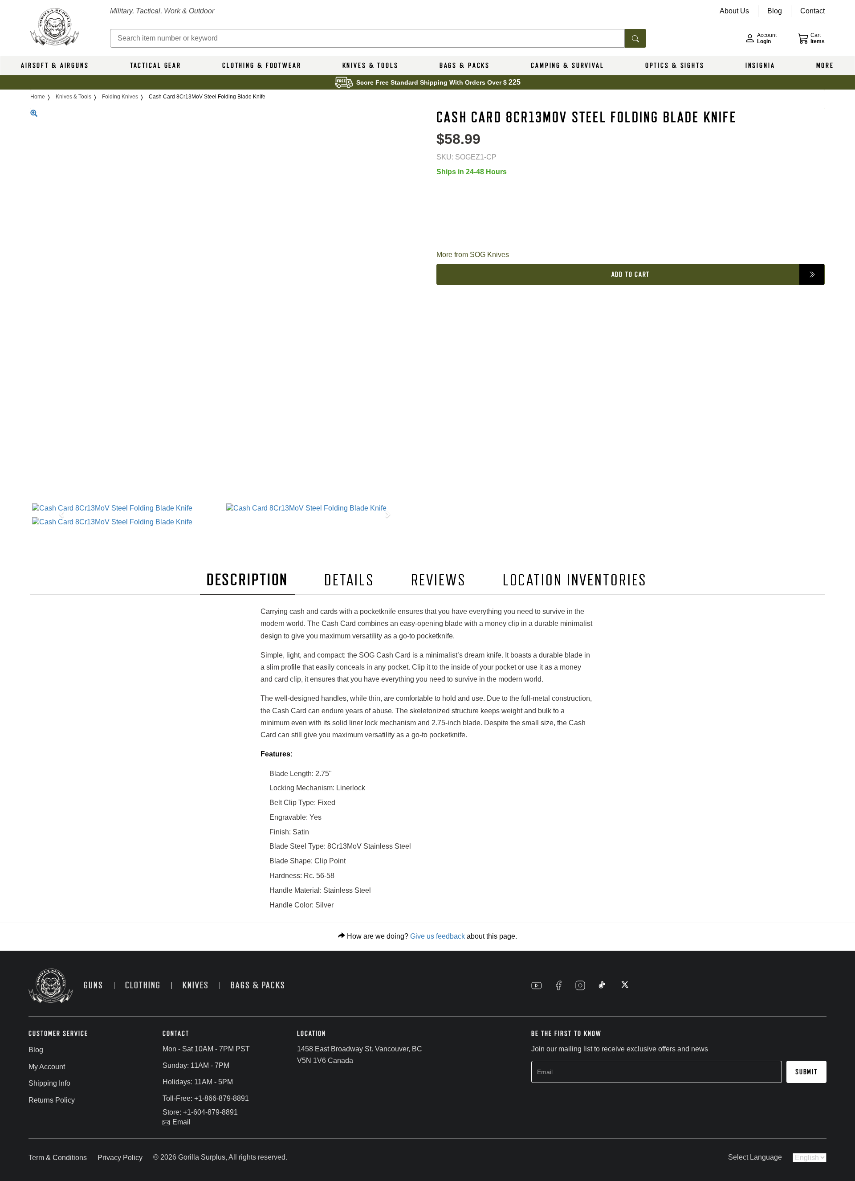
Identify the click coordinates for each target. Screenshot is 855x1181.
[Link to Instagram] (580, 985)
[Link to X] (624, 985)
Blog (35, 1050)
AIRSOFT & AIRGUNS (55, 65)
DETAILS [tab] (349, 580)
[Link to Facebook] (558, 985)
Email (181, 1122)
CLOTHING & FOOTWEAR (261, 65)
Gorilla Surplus (201, 1157)
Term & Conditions (57, 1157)
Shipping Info (49, 1083)
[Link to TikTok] (602, 985)
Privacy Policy (120, 1157)
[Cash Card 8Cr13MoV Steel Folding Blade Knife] (127, 508)
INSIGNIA (760, 65)
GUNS (93, 985)
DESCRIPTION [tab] (248, 580)
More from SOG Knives (472, 254)
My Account (46, 1067)
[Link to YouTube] (536, 985)
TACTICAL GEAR (155, 65)
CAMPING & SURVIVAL (567, 65)
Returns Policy (51, 1100)
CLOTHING (143, 985)
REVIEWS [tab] (438, 580)
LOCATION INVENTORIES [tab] (575, 580)
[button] (59, 515)
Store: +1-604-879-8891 (200, 1112)
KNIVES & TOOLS (370, 65)
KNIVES (196, 985)
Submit (806, 1072)
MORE (825, 65)
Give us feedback (437, 936)
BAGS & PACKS (465, 65)
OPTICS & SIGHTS (674, 65)
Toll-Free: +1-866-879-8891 (206, 1098)
